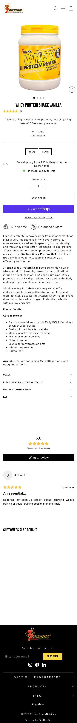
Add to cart (28, 607)
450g (31, 151)
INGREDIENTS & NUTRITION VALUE (23, 382)
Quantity (38, 179)
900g (45, 151)
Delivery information (17, 389)
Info (37, 695)
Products (37, 686)
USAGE (7, 374)
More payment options (39, 217)
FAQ (5, 397)
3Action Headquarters (37, 677)
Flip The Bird (45, 720)
